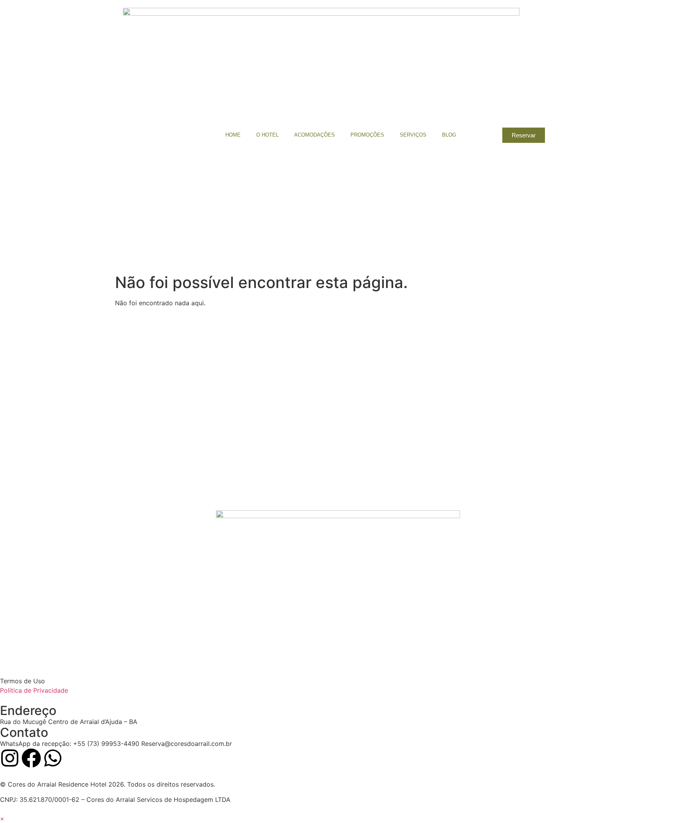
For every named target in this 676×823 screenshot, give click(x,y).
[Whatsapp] (53, 758)
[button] (2, 818)
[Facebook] (31, 758)
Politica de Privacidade (34, 690)
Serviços (413, 135)
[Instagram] (10, 758)
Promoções (367, 135)
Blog (449, 135)
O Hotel (267, 135)
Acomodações (314, 135)
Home (233, 135)
